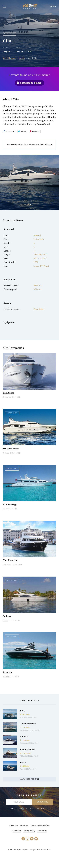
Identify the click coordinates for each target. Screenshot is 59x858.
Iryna (23, 762)
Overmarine (24, 730)
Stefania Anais (11, 448)
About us (24, 825)
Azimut (22, 717)
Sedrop (7, 616)
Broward (5, 509)
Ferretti (5, 620)
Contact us (42, 830)
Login (53, 6)
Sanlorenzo (7, 397)
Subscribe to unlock (30, 82)
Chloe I (24, 736)
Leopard (6, 51)
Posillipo (6, 453)
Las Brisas (8, 392)
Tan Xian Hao (10, 560)
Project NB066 (27, 749)
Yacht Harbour (30, 7)
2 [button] (30, 204)
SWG (22, 710)
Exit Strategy (10, 504)
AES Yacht (23, 756)
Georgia (7, 671)
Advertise (13, 825)
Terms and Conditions (40, 825)
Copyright (16, 830)
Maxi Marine (7, 565)
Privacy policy (29, 830)
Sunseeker (6, 676)
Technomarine (28, 723)
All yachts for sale (29, 779)
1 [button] (28, 204)
